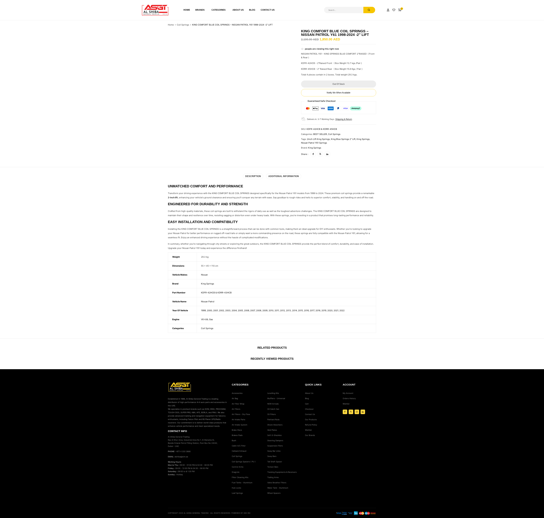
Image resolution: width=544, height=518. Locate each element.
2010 (271, 310)
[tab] (253, 176)
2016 (306, 310)
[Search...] (369, 10)
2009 (264, 310)
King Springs (314, 147)
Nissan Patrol (207, 301)
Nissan (204, 274)
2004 (234, 310)
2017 (312, 310)
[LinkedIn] (327, 154)
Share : (304, 154)
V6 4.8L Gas (207, 319)
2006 (246, 310)
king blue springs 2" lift (343, 139)
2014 (294, 310)
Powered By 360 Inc (241, 513)
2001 (215, 310)
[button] (400, 10)
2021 (336, 310)
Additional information (283, 176)
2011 (277, 310)
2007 (252, 310)
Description (253, 176)
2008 (258, 310)
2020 (329, 310)
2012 (282, 310)
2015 (300, 310)
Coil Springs (183, 24)
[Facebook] (313, 154)
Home (171, 24)
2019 (323, 310)
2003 (227, 310)
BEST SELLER (320, 134)
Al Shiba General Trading (196, 513)
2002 (221, 310)
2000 (209, 310)
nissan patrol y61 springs (314, 142)
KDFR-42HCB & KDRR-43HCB (216, 292)
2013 (288, 310)
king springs (363, 139)
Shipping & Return (343, 119)
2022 (342, 310)
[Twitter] (320, 154)
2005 (240, 310)
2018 (317, 310)
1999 (203, 310)
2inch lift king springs (318, 139)
